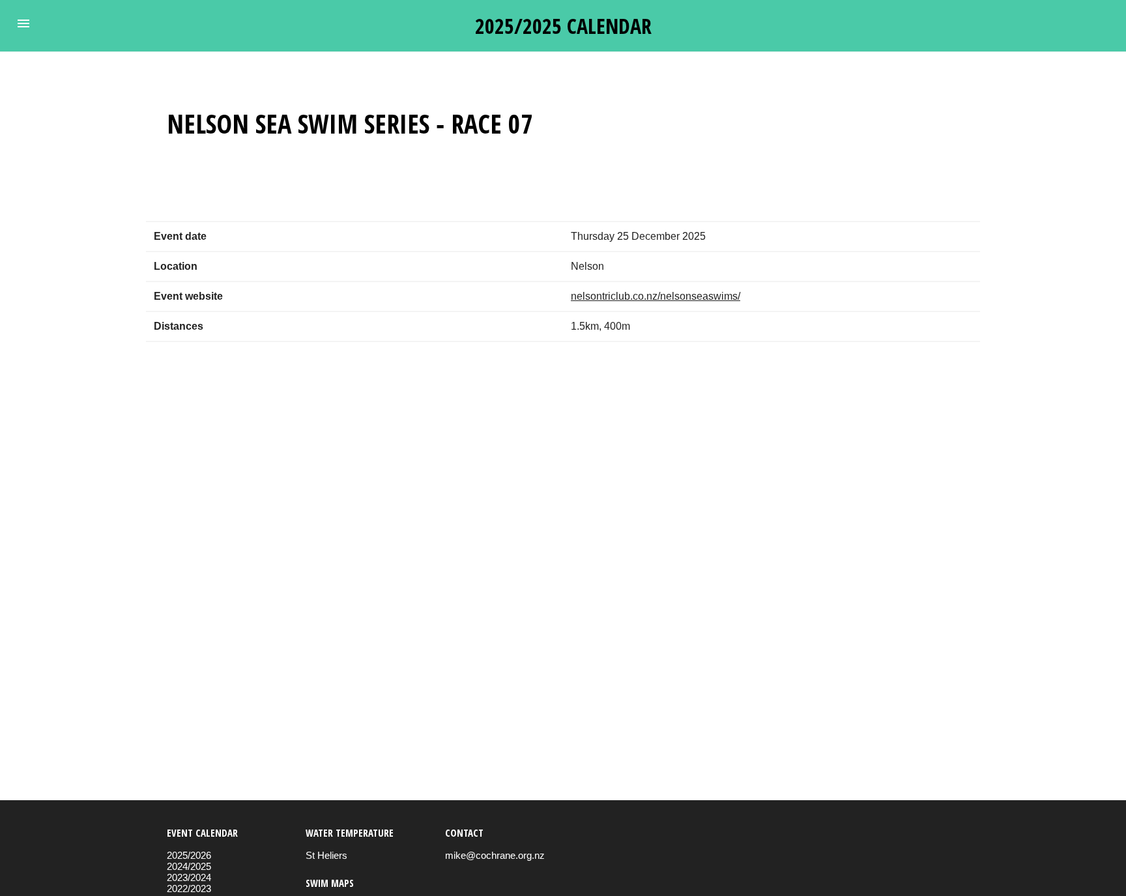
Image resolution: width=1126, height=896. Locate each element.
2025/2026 (189, 855)
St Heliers (326, 855)
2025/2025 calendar (563, 26)
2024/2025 (189, 866)
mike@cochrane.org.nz (495, 855)
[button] (23, 23)
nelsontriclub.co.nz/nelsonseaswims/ (655, 296)
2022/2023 (189, 888)
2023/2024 (189, 877)
